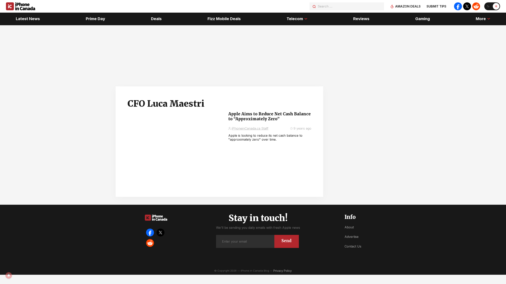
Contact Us (353, 246)
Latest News (28, 18)
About (349, 227)
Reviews (361, 18)
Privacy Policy (282, 270)
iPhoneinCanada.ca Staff (250, 128)
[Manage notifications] (9, 275)
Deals (156, 18)
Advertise (352, 237)
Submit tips (436, 6)
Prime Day (95, 18)
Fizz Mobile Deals (224, 18)
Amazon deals (408, 6)
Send (286, 240)
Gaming (422, 18)
